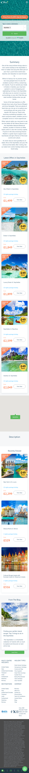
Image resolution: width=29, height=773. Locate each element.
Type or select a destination (10, 25)
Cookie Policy (18, 698)
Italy (2, 669)
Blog (16, 700)
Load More (14, 652)
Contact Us (17, 692)
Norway (3, 680)
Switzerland (4, 676)
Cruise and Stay (19, 669)
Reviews (17, 688)
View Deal (19, 199)
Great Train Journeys (20, 673)
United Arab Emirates (7, 671)
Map (16, 702)
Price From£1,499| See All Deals (14, 17)
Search (16, 33)
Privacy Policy (18, 694)
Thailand (3, 673)
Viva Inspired (18, 671)
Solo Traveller (18, 680)
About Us (17, 690)
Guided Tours (18, 675)
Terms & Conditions (20, 696)
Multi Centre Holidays (20, 665)
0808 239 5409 (23, 712)
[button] (10, 28)
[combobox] (11, 27)
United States (5, 667)
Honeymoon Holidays (20, 667)
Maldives (3, 678)
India (2, 674)
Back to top (23, 764)
